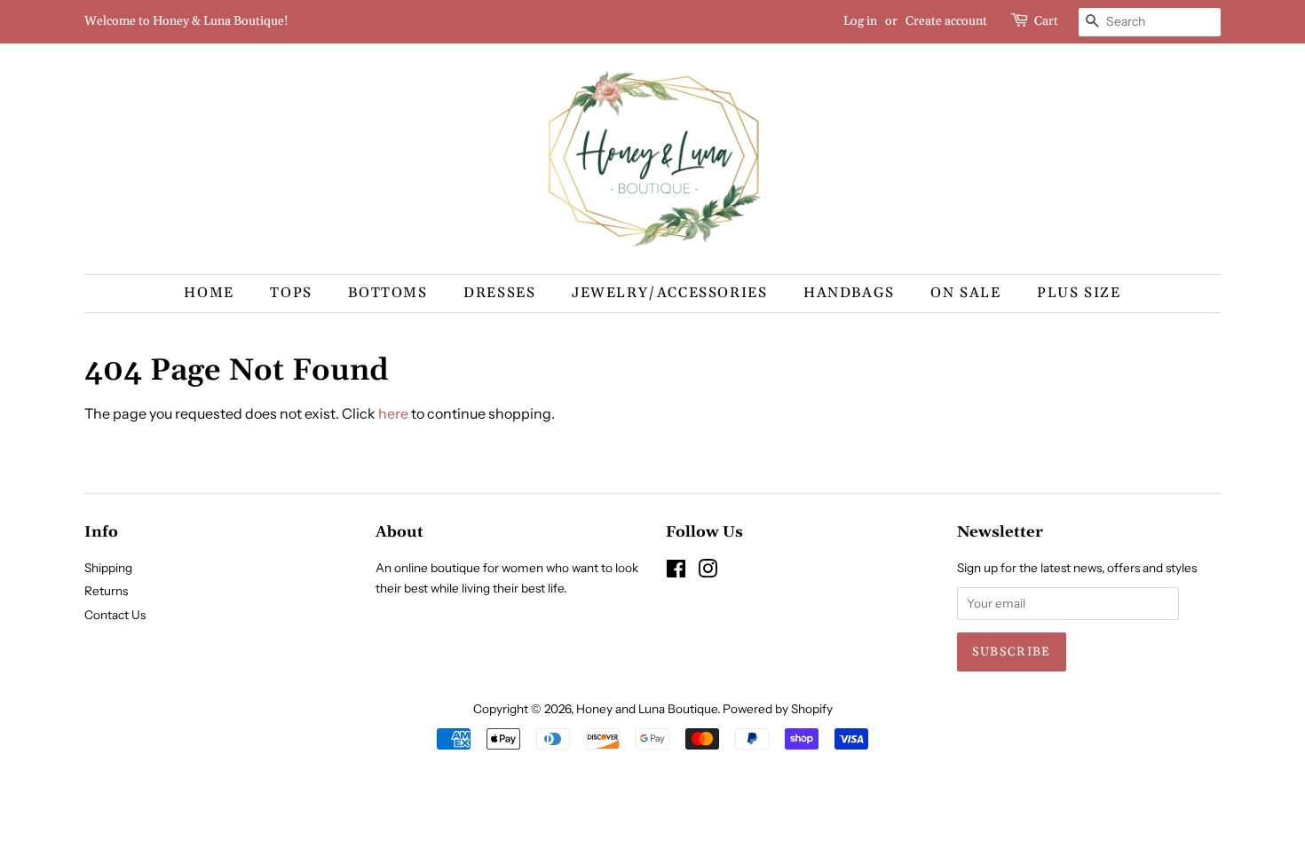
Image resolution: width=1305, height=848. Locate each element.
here (393, 413)
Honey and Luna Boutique (646, 709)
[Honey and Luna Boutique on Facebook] (676, 572)
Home (208, 293)
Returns (106, 591)
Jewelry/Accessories (669, 293)
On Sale (965, 293)
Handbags (849, 293)
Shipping (108, 568)
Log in (860, 21)
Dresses (499, 293)
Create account (946, 21)
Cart (1046, 21)
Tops (291, 293)
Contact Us (115, 615)
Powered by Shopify (778, 709)
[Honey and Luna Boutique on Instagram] (707, 572)
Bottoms (387, 293)
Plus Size (1078, 293)
